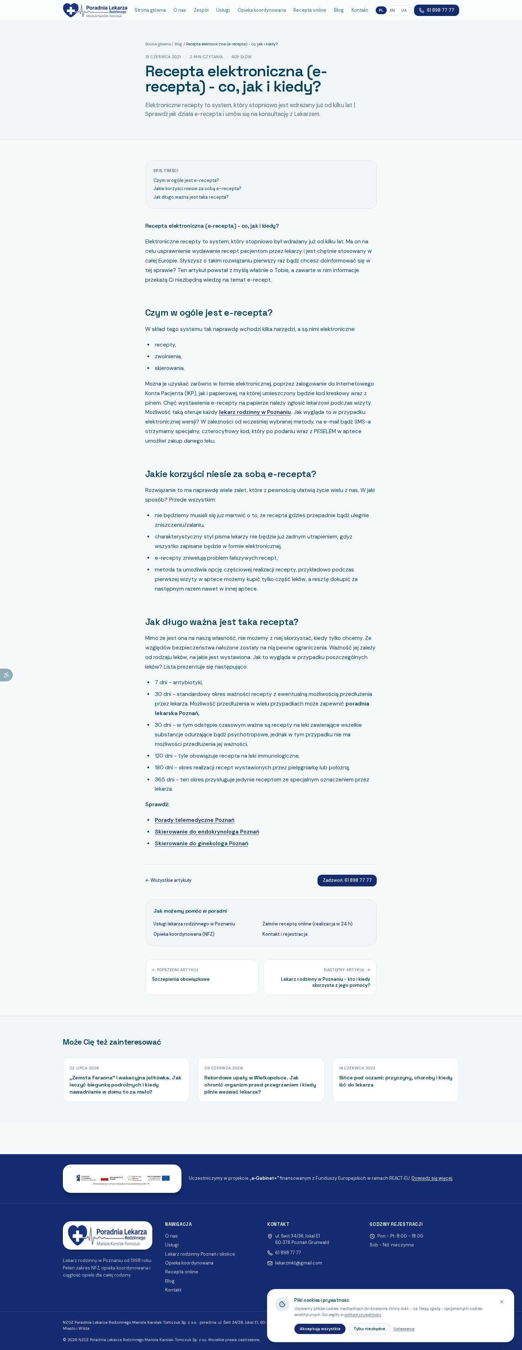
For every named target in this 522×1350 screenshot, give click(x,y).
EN (392, 10)
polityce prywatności (362, 1314)
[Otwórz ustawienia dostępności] (6, 675)
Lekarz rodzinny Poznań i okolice (200, 1254)
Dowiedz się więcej (432, 1178)
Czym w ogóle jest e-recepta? (186, 180)
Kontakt (360, 10)
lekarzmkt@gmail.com (298, 1263)
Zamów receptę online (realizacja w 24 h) (307, 924)
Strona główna (150, 10)
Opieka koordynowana (262, 10)
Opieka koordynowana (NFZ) (183, 934)
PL (381, 10)
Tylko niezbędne (369, 1328)
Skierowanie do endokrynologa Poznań (207, 831)
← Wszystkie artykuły (168, 880)
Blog (339, 10)
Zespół (201, 10)
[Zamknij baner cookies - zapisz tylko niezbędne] (502, 1301)
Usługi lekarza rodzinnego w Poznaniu (194, 924)
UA (404, 10)
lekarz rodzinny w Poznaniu (255, 412)
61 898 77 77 (440, 10)
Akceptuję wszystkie (320, 1328)
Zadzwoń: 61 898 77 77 (347, 880)
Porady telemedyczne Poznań (194, 820)
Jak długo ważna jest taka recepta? (191, 197)
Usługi (223, 10)
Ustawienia (403, 1328)
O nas (179, 10)
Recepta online (309, 10)
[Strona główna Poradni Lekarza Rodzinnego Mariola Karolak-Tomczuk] (95, 10)
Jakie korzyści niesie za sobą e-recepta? (197, 189)
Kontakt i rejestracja (285, 934)
